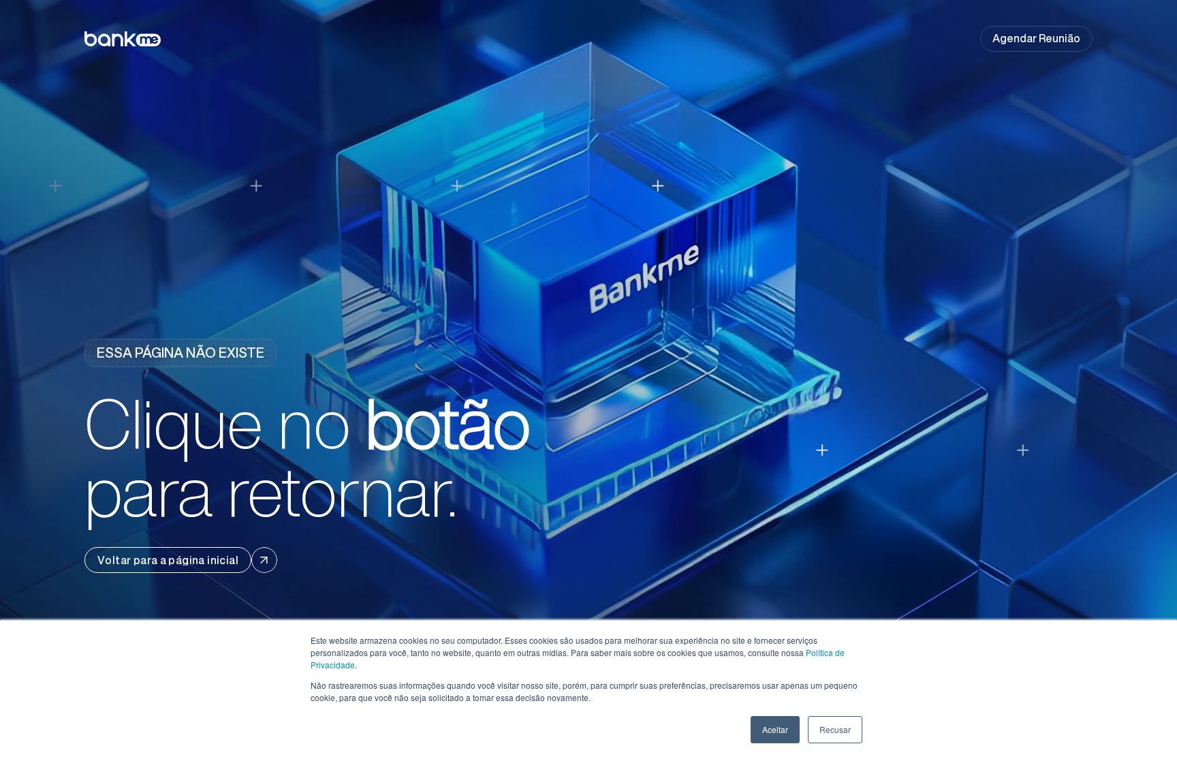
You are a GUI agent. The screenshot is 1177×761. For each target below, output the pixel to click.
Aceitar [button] (775, 729)
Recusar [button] (835, 729)
